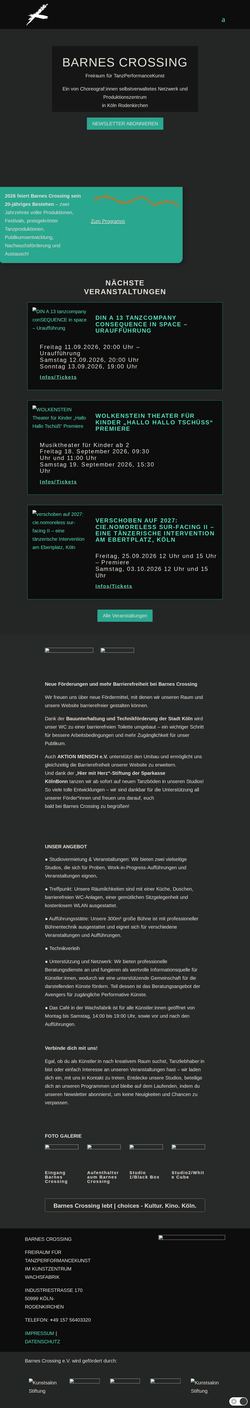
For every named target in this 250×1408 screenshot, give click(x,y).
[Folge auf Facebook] (95, 1249)
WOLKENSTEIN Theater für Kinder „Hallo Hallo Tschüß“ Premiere (154, 422)
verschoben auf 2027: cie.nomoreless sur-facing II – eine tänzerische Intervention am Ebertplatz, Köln (155, 530)
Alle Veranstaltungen (125, 615)
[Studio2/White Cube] (188, 1147)
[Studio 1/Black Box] (146, 1147)
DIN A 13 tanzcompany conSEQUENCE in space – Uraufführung (141, 324)
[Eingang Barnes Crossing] (61, 1147)
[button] (238, 1401)
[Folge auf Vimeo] (105, 1249)
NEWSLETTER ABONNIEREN (125, 123)
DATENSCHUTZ (42, 1341)
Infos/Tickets (58, 377)
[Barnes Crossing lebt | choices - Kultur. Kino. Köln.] (125, 1205)
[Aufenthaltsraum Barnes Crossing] (104, 1147)
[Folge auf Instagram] (115, 1249)
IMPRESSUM (39, 1333)
